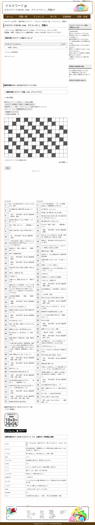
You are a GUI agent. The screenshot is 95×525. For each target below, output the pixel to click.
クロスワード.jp (16, 5)
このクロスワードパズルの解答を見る (15, 160)
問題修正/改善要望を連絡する (77, 80)
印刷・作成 (82, 16)
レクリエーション (64, 510)
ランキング (38, 16)
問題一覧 (23, 16)
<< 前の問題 (8, 97)
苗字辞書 (51, 513)
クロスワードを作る (31, 514)
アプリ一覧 (29, 517)
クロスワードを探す (31, 513)
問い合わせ (42, 517)
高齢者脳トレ (63, 511)
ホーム (10, 16)
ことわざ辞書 (52, 514)
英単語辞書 (51, 511)
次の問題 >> (63, 162)
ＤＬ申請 (42, 514)
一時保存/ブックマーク (11, 112)
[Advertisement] (35, 70)
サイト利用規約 (52, 516)
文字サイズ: (8, 109)
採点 (8, 168)
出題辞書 (51, 510)
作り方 (53, 16)
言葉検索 (67, 16)
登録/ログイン (87, 1)
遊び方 (61, 513)
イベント (42, 510)
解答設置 (42, 516)
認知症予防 (51, 517)
